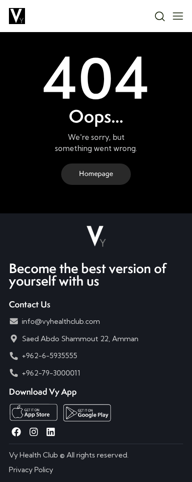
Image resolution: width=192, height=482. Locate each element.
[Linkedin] (50, 432)
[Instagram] (33, 432)
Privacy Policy (31, 469)
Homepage (96, 173)
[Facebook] (16, 432)
